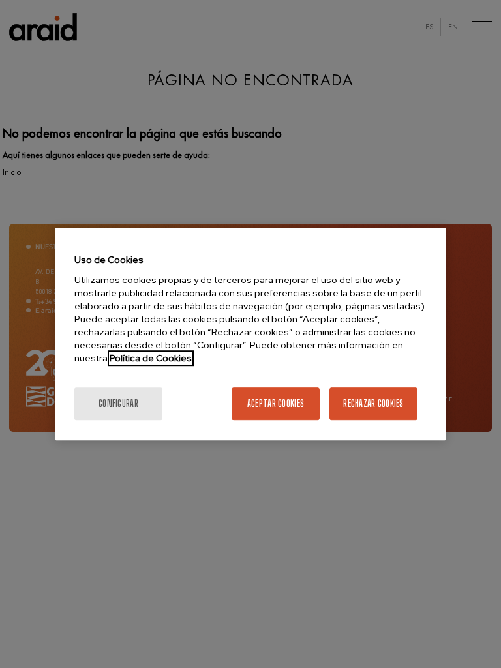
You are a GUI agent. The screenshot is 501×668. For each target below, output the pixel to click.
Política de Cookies (151, 358)
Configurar (118, 403)
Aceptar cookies (275, 403)
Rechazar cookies (373, 403)
